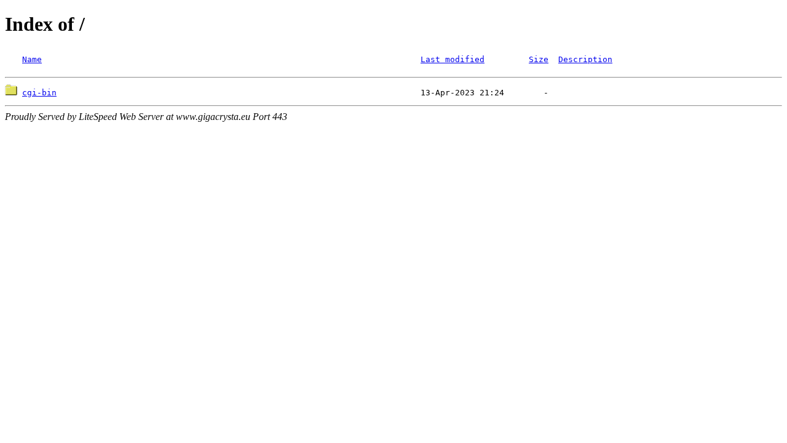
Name (32, 59)
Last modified (452, 59)
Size (538, 59)
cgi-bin (39, 92)
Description (585, 59)
